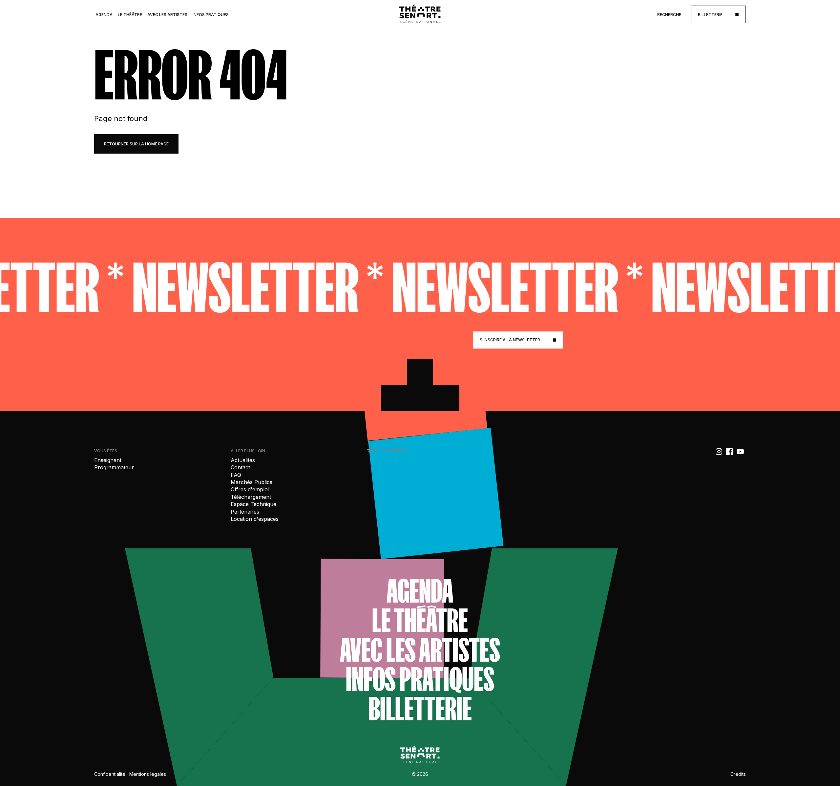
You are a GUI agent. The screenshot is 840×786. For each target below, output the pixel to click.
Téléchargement (251, 497)
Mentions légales (147, 774)
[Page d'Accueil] (420, 14)
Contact (240, 467)
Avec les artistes (420, 650)
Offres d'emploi (250, 489)
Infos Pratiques (211, 14)
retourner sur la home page (136, 143)
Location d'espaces (255, 519)
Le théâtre (420, 620)
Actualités (243, 460)
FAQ (236, 475)
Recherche (669, 14)
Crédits (738, 774)
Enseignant (107, 460)
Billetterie (420, 709)
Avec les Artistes (167, 14)
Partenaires (245, 511)
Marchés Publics (251, 482)
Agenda (104, 14)
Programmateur (114, 467)
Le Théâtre (130, 14)
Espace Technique (253, 504)
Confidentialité (109, 774)
